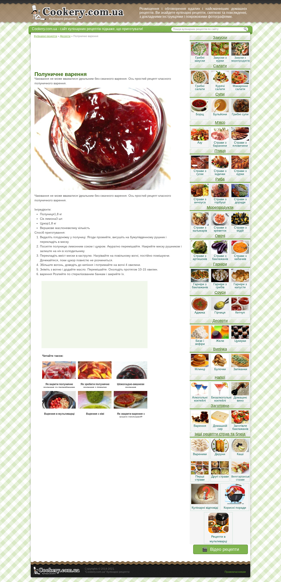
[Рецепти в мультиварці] (218, 532)
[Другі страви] (220, 473)
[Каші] (240, 451)
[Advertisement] (110, 55)
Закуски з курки (220, 59)
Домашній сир (220, 427)
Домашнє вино (240, 399)
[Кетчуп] (240, 309)
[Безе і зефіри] (200, 337)
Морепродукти (220, 207)
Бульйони (220, 114)
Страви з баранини (220, 144)
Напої (220, 377)
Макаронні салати (240, 87)
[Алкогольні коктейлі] (200, 394)
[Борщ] (200, 111)
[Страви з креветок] (220, 224)
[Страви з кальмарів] (200, 224)
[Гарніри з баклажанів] (200, 281)
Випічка (220, 349)
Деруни (220, 454)
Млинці (200, 369)
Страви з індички (220, 172)
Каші (240, 454)
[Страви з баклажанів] (220, 252)
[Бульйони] (220, 111)
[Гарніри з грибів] (220, 281)
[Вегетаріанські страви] (240, 473)
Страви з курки (240, 172)
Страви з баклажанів (220, 257)
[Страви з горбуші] (220, 196)
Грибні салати (200, 87)
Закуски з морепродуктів (240, 59)
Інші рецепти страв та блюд (220, 434)
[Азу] (200, 139)
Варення (200, 425)
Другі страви (220, 476)
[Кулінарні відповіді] (204, 503)
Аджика (200, 312)
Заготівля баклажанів (240, 427)
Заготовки (220, 406)
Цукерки (240, 340)
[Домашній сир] (220, 422)
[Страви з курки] (240, 167)
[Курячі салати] (220, 83)
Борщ (200, 114)
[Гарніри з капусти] (240, 281)
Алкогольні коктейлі (199, 399)
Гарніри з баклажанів (200, 285)
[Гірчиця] (220, 309)
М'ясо (220, 122)
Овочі (220, 236)
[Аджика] (200, 309)
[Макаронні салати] (240, 83)
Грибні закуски (200, 59)
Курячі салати (220, 87)
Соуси (220, 292)
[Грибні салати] (200, 83)
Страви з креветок (220, 229)
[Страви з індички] (220, 167)
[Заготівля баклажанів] (240, 422)
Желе (220, 340)
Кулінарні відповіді (205, 507)
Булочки (220, 369)
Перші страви (200, 478)
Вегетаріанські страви (240, 478)
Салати (220, 66)
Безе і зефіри (200, 342)
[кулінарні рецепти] (81, 20)
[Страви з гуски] (200, 167)
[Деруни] (220, 451)
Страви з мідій (240, 229)
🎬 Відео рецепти (220, 549)
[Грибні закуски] (200, 54)
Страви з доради (240, 200)
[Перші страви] (200, 473)
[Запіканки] (240, 366)
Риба (220, 179)
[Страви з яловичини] (240, 139)
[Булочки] (220, 366)
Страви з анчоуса (200, 200)
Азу (199, 142)
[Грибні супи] (240, 111)
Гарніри (220, 264)
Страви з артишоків (200, 257)
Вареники (200, 454)
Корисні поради (235, 507)
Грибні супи (240, 114)
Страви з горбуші (220, 200)
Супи (220, 94)
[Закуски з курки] (220, 54)
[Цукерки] (240, 337)
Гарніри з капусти (240, 285)
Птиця (220, 151)
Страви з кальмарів (200, 229)
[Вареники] (200, 451)
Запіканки (240, 369)
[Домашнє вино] (240, 394)
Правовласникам (235, 571)
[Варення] (200, 422)
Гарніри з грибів (220, 285)
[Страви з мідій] (240, 224)
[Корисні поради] (235, 503)
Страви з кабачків (240, 257)
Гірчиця (219, 312)
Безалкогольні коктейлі (221, 399)
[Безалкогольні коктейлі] (220, 394)
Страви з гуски (200, 172)
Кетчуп (240, 312)
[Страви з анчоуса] (200, 196)
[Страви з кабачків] (240, 252)
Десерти (220, 321)
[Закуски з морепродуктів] (240, 54)
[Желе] (220, 337)
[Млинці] (200, 366)
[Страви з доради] (240, 196)
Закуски (220, 37)
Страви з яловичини (240, 144)
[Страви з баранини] (220, 139)
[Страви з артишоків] (200, 252)
